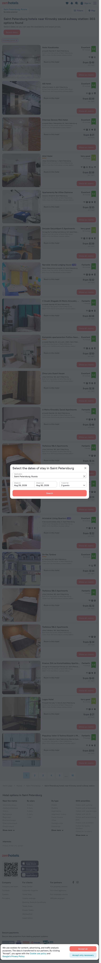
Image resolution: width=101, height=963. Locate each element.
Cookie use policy (38, 953)
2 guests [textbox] (65, 485)
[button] (84, 476)
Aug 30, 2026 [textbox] (42, 485)
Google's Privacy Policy (13, 956)
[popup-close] (85, 468)
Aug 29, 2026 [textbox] (20, 485)
